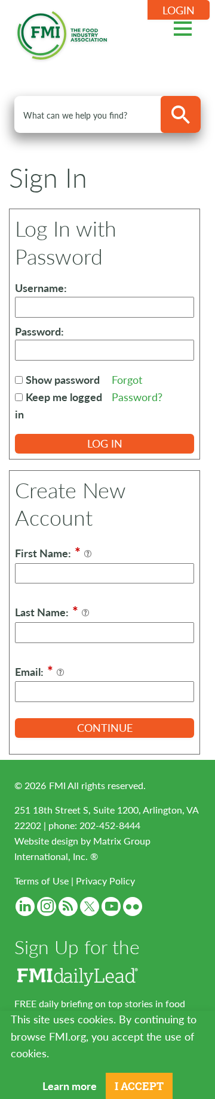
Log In (104, 443)
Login (178, 9)
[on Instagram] (46, 906)
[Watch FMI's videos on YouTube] (111, 906)
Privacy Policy (105, 880)
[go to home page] (62, 33)
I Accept (139, 1086)
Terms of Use (41, 880)
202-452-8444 (109, 825)
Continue (105, 727)
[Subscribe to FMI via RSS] (68, 906)
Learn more (69, 1085)
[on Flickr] (132, 906)
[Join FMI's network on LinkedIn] (25, 906)
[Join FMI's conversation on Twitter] (89, 906)
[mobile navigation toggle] (183, 27)
